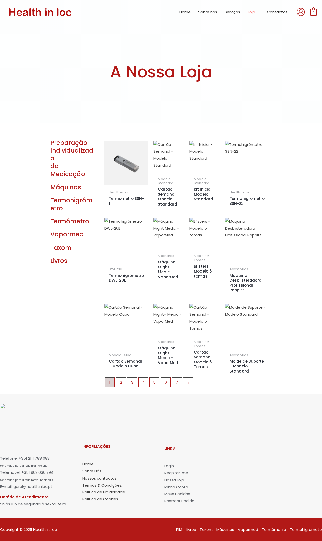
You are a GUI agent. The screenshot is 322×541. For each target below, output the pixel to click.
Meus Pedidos (177, 493)
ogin (170, 465)
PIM (179, 529)
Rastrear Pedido (179, 500)
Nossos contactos (99, 478)
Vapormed (67, 234)
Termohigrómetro (71, 204)
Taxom (60, 248)
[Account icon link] (300, 12)
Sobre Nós (91, 471)
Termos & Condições (102, 485)
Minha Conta (176, 487)
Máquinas (65, 187)
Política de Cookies (100, 499)
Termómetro (69, 221)
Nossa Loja (174, 480)
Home (88, 464)
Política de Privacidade (103, 492)
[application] (257, 12)
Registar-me (176, 473)
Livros (58, 261)
